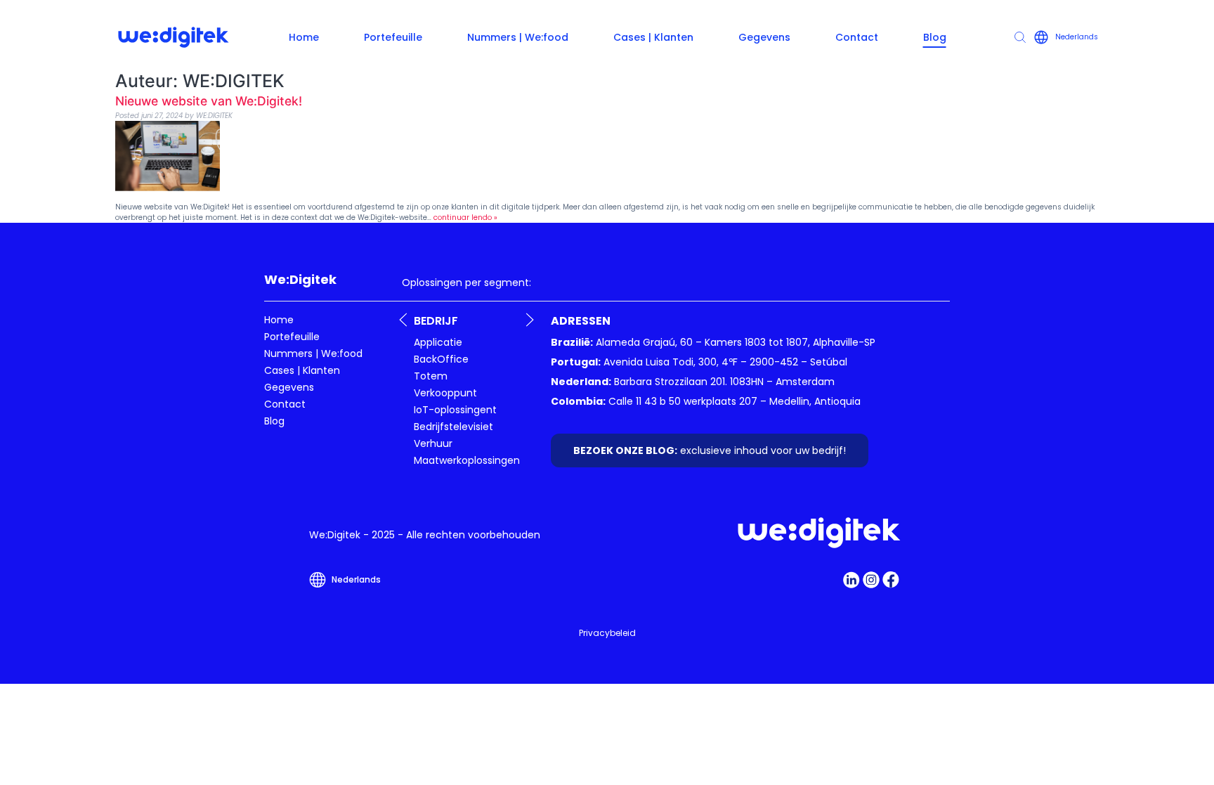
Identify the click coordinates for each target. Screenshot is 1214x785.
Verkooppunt (445, 393)
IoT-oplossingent (455, 410)
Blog (934, 37)
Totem (431, 376)
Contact (856, 37)
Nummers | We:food (517, 37)
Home (304, 37)
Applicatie (438, 342)
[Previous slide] (403, 320)
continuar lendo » (465, 217)
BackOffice (441, 359)
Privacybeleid (607, 633)
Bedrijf (436, 321)
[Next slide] (530, 320)
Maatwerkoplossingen (467, 460)
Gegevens (764, 37)
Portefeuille (393, 37)
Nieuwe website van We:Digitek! (208, 100)
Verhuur (433, 443)
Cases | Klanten (653, 37)
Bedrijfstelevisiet (453, 427)
